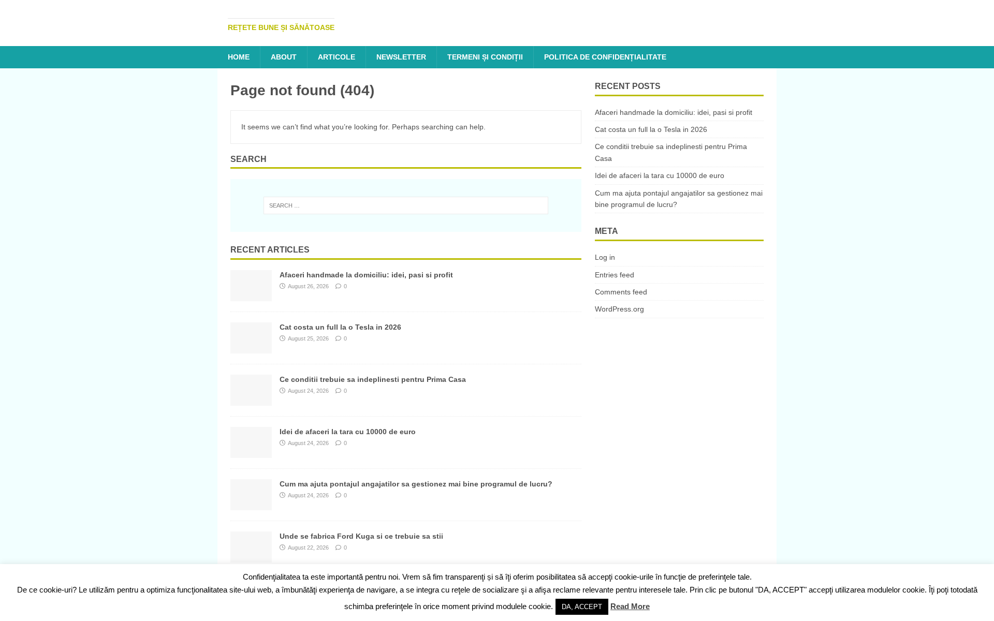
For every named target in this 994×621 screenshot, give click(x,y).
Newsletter (401, 57)
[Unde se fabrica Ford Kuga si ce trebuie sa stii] (251, 557)
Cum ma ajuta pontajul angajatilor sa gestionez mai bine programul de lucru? (416, 484)
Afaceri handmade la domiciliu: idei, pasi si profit (366, 275)
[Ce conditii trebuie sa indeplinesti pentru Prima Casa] (251, 400)
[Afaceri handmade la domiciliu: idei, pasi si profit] (251, 295)
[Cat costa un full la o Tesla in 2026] (251, 348)
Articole (336, 57)
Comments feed (621, 292)
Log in (605, 257)
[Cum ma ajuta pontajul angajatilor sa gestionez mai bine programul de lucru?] (251, 504)
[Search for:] (406, 205)
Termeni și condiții (485, 57)
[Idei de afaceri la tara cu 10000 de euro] (251, 452)
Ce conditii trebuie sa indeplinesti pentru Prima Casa (373, 379)
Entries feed (614, 275)
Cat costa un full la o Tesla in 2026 (340, 327)
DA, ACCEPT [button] (582, 607)
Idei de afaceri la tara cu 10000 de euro (348, 431)
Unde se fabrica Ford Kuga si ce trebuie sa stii (361, 536)
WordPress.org (619, 309)
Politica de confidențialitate (605, 57)
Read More (630, 606)
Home (239, 57)
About (284, 57)
